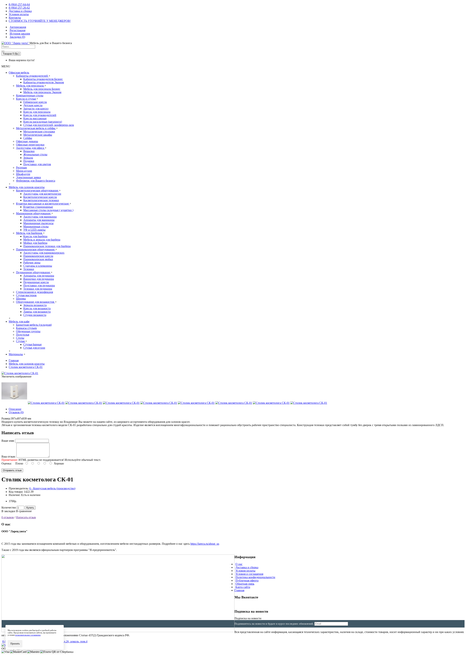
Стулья (20, 341)
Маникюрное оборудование (33, 213)
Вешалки (29, 151)
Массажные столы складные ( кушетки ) (48, 210)
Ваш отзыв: (8, 456)
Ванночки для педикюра (38, 278)
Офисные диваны (27, 141)
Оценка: (6, 463)
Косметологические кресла (40, 197)
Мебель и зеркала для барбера (41, 239)
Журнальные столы (35, 154)
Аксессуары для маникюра (40, 216)
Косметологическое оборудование (37, 190)
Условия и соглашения (249, 573)
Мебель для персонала (30, 85)
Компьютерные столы (29, 95)
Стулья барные (32, 344)
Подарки (28, 161)
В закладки (8, 511)
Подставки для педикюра (39, 285)
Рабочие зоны (31, 262)
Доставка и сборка (246, 567)
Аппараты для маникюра (38, 219)
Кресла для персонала (36, 111)
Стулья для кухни (34, 347)
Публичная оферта (246, 580)
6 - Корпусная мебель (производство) (52, 488)
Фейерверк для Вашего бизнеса (35, 180)
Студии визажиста (34, 314)
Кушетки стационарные (38, 206)
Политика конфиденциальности (255, 577)
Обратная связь (244, 583)
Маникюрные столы (36, 226)
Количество (8, 507)
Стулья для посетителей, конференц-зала (48, 124)
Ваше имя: (7, 440)
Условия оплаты (245, 570)
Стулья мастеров (26, 295)
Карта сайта (242, 587)
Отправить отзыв (12, 470)
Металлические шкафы (37, 134)
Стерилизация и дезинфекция (34, 292)
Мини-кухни (24, 170)
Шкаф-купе (23, 174)
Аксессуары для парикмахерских (43, 252)
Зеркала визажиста (35, 305)
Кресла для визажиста (37, 308)
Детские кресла (32, 105)
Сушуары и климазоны (37, 265)
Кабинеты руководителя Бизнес (43, 79)
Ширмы (21, 298)
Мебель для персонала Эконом (42, 92)
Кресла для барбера (35, 236)
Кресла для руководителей (39, 115)
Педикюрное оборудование (33, 272)
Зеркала (28, 157)
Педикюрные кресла (36, 282)
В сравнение (24, 511)
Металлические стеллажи (39, 131)
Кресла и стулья (26, 98)
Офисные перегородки (30, 144)
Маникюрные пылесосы (38, 223)
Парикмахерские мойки (38, 259)
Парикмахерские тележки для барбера (47, 246)
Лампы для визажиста (37, 311)
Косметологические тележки (41, 200)
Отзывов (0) (16, 412)
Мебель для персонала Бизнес (41, 88)
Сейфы (27, 138)
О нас (238, 564)
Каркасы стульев (26, 328)
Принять (15, 643)
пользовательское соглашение (28, 635)
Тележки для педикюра (37, 288)
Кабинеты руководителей (32, 75)
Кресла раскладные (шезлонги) (42, 121)
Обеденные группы (28, 331)
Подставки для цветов (37, 164)
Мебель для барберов (29, 233)
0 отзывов (7, 517)
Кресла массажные (35, 118)
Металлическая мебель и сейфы (36, 128)
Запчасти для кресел (35, 108)
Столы (20, 337)
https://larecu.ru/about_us (204, 543)
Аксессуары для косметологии (42, 193)
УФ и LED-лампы (34, 229)
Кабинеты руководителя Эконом (43, 82)
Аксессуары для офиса (30, 147)
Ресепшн (21, 167)
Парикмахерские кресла (38, 256)
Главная (239, 590)
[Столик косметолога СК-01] (19, 373)
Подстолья (22, 334)
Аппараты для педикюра (38, 275)
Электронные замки (28, 177)
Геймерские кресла (35, 102)
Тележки (28, 269)
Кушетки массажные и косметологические (43, 203)
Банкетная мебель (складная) (34, 324)
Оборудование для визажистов (35, 301)
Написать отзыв (26, 517)
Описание (15, 409)
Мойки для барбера (35, 242)
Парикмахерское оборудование (35, 249)
